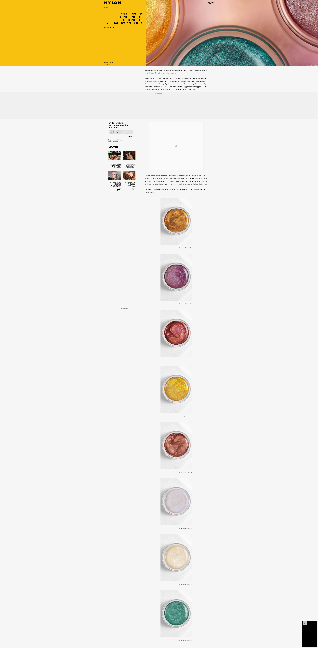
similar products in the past (159, 178)
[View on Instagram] (176, 146)
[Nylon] (112, 3)
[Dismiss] (315, 622)
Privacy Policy (116, 141)
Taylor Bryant (109, 62)
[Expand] (304, 622)
